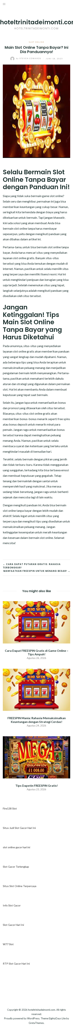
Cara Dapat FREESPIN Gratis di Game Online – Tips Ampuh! (36, 652)
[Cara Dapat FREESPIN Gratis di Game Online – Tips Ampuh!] (36, 622)
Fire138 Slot (10, 808)
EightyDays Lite (57, 1018)
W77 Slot (8, 944)
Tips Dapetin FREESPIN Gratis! (36, 785)
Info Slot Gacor (12, 905)
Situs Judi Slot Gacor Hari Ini (19, 827)
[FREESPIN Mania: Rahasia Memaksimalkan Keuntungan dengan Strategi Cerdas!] (36, 689)
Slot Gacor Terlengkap (16, 866)
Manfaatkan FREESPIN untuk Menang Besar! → (36, 571)
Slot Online (36, 42)
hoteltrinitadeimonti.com (41, 1009)
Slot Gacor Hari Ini (13, 924)
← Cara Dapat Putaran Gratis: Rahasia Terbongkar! (32, 566)
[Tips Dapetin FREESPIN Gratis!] (36, 757)
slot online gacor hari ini (16, 847)
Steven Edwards (29, 58)
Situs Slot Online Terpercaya (19, 886)
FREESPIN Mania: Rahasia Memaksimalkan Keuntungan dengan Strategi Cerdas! (36, 719)
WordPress (33, 1018)
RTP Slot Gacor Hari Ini (16, 963)
